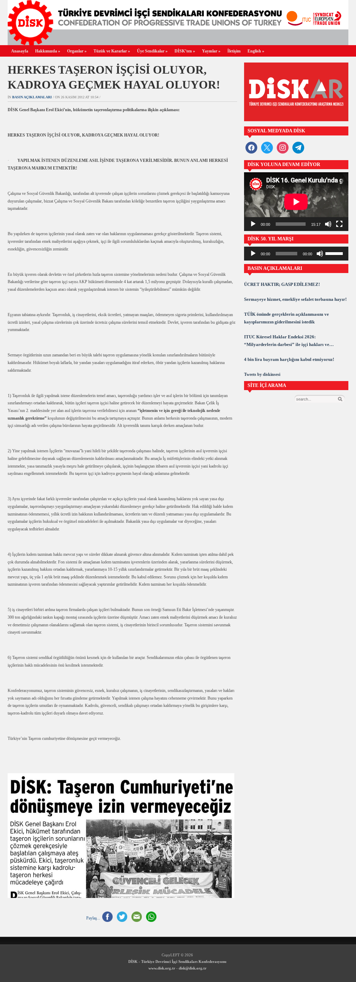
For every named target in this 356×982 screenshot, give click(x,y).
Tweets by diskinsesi (262, 374)
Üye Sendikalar (152, 51)
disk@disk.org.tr (193, 968)
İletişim (234, 51)
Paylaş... (93, 917)
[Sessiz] (328, 224)
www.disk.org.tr (161, 968)
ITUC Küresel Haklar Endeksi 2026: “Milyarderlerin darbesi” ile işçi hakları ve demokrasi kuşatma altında (286, 341)
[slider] (335, 253)
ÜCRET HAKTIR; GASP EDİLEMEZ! (282, 284)
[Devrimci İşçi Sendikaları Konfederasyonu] (178, 43)
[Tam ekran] (339, 224)
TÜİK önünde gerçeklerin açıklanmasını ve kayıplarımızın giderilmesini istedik (286, 318)
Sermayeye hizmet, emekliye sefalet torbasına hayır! (295, 299)
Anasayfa (19, 51)
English (256, 51)
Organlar (77, 51)
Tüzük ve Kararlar (112, 51)
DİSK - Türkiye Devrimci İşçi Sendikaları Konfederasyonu (177, 961)
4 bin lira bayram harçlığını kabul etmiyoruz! (289, 359)
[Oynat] (253, 224)
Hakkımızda (47, 51)
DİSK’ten (185, 51)
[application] (296, 201)
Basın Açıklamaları (32, 97)
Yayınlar (211, 51)
